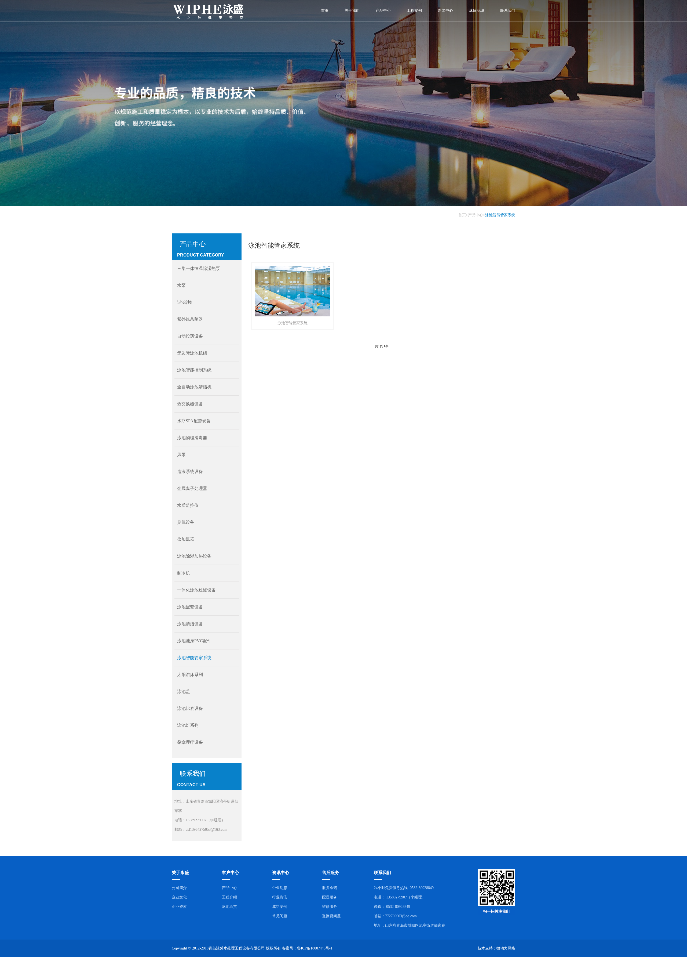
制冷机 (183, 573)
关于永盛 (180, 872)
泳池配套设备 (190, 607)
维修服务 (329, 907)
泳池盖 (183, 691)
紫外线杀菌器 (190, 319)
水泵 (181, 285)
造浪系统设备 (190, 471)
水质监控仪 (188, 505)
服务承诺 (329, 888)
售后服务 (330, 872)
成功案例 (279, 907)
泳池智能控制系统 (194, 370)
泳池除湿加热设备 (194, 556)
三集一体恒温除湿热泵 (198, 268)
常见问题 (279, 916)
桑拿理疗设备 (190, 742)
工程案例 (414, 11)
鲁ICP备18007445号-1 (314, 948)
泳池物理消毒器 (192, 437)
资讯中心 (280, 872)
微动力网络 (505, 948)
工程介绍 (229, 897)
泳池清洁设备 (190, 624)
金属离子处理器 (192, 488)
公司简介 (179, 888)
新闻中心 (445, 11)
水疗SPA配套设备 (194, 420)
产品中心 (383, 11)
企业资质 (179, 907)
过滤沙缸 (185, 302)
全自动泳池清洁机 (194, 387)
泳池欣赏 (229, 907)
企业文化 (179, 897)
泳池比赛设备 (190, 708)
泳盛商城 (476, 11)
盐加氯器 (185, 539)
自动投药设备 (190, 336)
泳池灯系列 (188, 725)
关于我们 (352, 11)
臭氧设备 (185, 522)
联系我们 (507, 11)
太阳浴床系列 (190, 674)
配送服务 (329, 897)
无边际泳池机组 (192, 353)
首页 (324, 11)
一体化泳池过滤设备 (196, 590)
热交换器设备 (190, 404)
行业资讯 (279, 897)
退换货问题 (331, 916)
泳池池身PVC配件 (194, 640)
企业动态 (279, 888)
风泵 (181, 454)
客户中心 (230, 872)
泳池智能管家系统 (500, 215)
